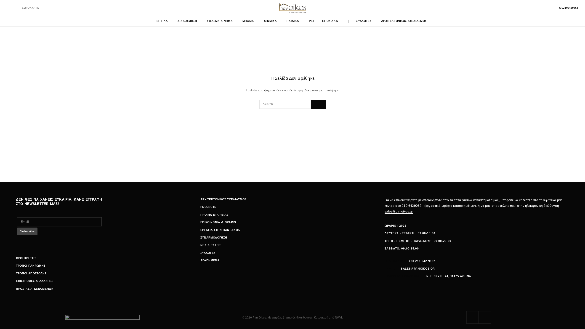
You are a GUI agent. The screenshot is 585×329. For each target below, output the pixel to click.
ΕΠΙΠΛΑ (162, 21)
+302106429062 (568, 7)
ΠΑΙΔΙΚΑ (293, 21)
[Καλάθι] (548, 8)
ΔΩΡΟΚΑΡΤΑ (30, 7)
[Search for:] (285, 104)
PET (312, 21)
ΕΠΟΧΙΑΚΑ (330, 21)
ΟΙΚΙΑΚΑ (270, 21)
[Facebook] (8, 8)
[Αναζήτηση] (533, 8)
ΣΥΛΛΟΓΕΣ (363, 21)
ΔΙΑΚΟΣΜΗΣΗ (187, 21)
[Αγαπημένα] (541, 8)
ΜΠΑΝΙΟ (248, 21)
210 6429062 (411, 205)
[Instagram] (15, 8)
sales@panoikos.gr (399, 211)
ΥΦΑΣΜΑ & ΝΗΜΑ (220, 21)
